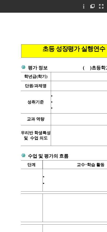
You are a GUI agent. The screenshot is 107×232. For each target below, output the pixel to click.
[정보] (83, 6)
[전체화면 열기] (101, 6)
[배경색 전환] (92, 6)
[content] (53, 122)
